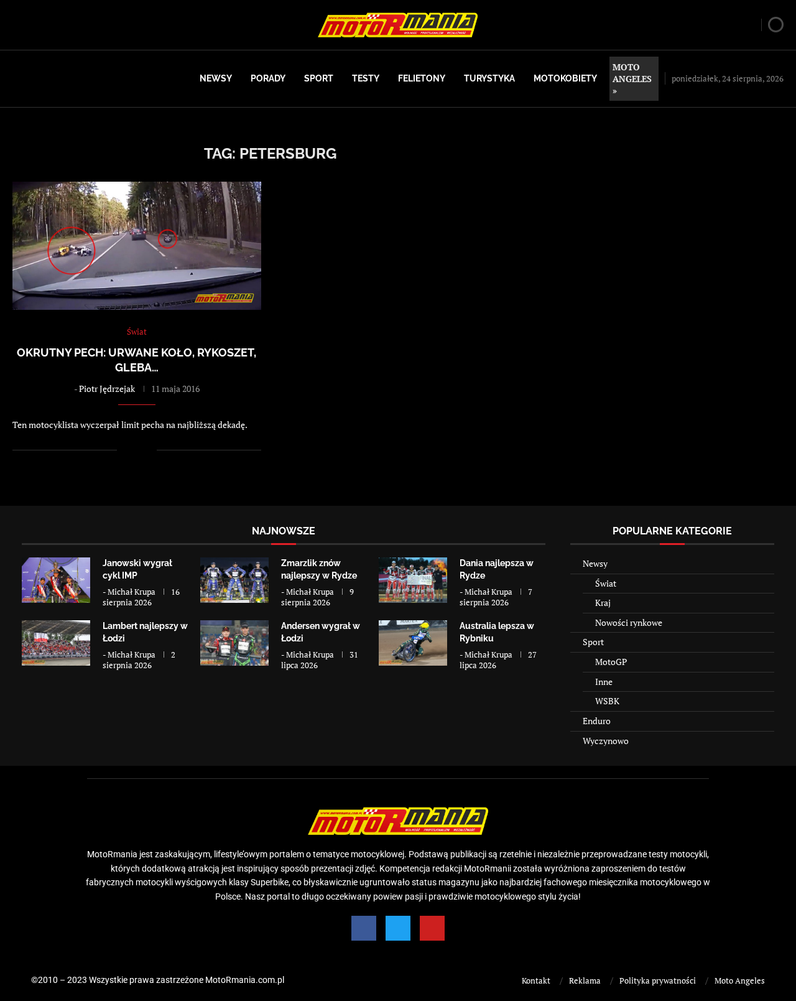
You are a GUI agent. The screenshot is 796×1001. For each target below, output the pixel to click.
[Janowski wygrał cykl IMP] (56, 580)
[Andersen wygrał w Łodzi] (234, 643)
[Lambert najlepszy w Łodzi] (56, 643)
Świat (605, 583)
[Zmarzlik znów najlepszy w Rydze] (234, 580)
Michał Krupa (131, 591)
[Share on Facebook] (134, 449)
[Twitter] (398, 928)
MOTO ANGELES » (632, 78)
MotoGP (611, 662)
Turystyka (489, 78)
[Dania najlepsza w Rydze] (413, 580)
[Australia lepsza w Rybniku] (413, 643)
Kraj (603, 602)
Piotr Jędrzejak (107, 388)
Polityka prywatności (657, 980)
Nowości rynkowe (628, 622)
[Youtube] (432, 928)
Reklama (585, 980)
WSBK (607, 701)
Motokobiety (565, 78)
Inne (604, 681)
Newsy (216, 78)
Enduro (597, 721)
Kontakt (536, 980)
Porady (268, 78)
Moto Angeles (740, 980)
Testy (365, 78)
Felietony (421, 78)
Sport (318, 78)
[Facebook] (363, 928)
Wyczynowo (606, 741)
